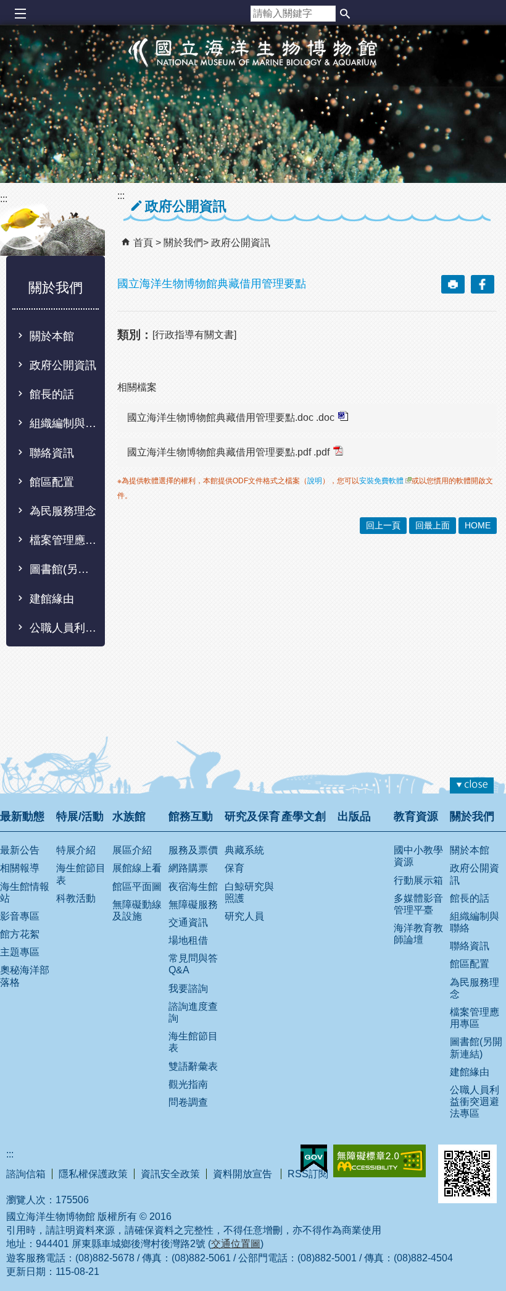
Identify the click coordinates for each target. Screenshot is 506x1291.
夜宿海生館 (193, 886)
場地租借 (188, 940)
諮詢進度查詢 (193, 1012)
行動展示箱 (418, 880)
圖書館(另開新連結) (63, 569)
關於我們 (183, 242)
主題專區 (19, 952)
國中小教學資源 (418, 856)
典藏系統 (244, 850)
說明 (314, 480)
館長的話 (52, 394)
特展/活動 (80, 816)
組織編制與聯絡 (63, 423)
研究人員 (244, 916)
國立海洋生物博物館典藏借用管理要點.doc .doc (230, 417)
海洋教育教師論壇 (418, 934)
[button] (345, 13)
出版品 (354, 816)
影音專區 (19, 916)
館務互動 (190, 816)
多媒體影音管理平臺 (418, 904)
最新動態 (22, 816)
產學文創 (303, 816)
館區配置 (52, 482)
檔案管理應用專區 (63, 540)
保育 (234, 868)
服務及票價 (193, 850)
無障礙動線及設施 (137, 910)
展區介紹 (132, 850)
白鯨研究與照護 (249, 892)
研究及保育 (252, 816)
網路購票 (188, 868)
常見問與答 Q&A (193, 964)
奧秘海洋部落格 (24, 976)
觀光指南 (188, 1084)
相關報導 (19, 868)
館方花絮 (19, 934)
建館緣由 (52, 599)
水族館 (129, 816)
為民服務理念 (63, 511)
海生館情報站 (24, 892)
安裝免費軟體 (381, 480)
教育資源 (416, 816)
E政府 (314, 1159)
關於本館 (52, 336)
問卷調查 (188, 1102)
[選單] (20, 14)
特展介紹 (76, 850)
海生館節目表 (81, 874)
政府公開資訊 (63, 365)
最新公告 (19, 850)
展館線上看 (137, 868)
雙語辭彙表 (193, 1066)
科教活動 (76, 898)
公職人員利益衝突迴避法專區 (63, 628)
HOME (478, 525)
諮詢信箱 (26, 1174)
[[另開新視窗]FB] (482, 284)
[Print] (453, 284)
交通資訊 (188, 922)
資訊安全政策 (170, 1174)
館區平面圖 (137, 886)
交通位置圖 (235, 1243)
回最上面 (432, 525)
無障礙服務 (193, 904)
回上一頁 (383, 525)
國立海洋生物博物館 (253, 65)
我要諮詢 (188, 988)
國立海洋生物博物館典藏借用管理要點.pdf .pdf (228, 452)
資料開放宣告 (244, 1174)
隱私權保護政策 (93, 1174)
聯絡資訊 (52, 453)
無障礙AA (379, 1161)
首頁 (143, 242)
